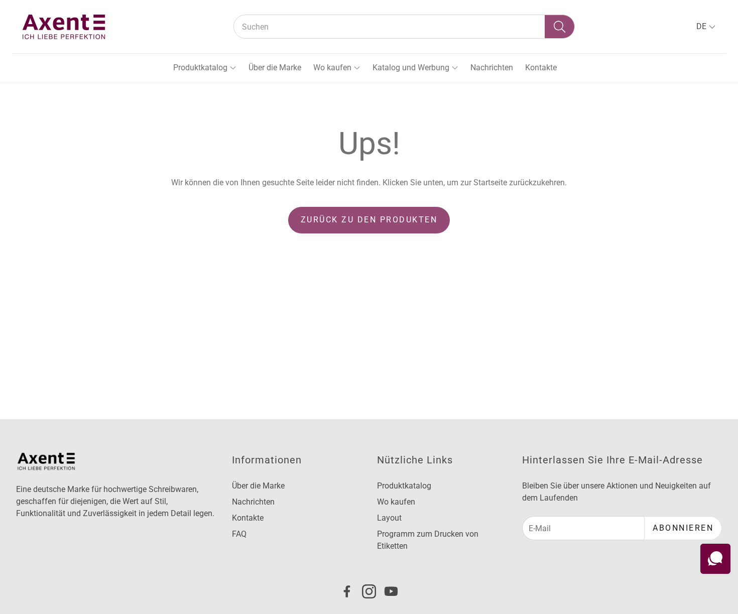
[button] (404, 26)
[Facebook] (347, 591)
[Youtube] (391, 591)
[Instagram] (369, 591)
